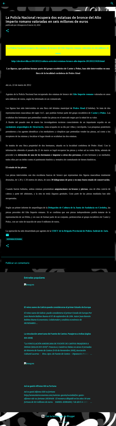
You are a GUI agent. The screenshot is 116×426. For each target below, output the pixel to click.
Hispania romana (14, 239)
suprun (65, 422)
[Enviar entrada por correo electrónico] (7, 236)
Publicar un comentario (17, 263)
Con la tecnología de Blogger (60, 416)
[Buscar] (12, 3)
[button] (7, 31)
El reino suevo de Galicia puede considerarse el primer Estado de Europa (57, 307)
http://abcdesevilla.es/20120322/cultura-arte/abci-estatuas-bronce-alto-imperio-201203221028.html (58, 61)
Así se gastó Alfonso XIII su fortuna (40, 386)
